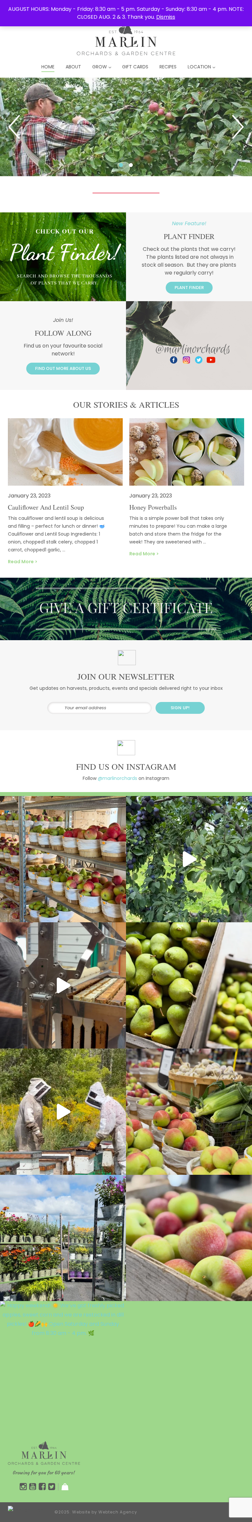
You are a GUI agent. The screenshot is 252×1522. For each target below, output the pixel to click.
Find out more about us (63, 368)
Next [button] (238, 127)
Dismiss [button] (165, 17)
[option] (126, 127)
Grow (99, 66)
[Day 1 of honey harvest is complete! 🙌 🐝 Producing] (63, 1112)
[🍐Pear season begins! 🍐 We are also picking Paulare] (189, 985)
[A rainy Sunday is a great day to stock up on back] (63, 859)
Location (199, 66)
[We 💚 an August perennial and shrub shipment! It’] (63, 1238)
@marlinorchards (117, 778)
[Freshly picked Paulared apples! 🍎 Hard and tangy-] (189, 1238)
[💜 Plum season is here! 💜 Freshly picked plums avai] (189, 859)
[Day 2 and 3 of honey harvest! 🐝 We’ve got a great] (63, 985)
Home (47, 66)
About (73, 66)
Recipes (168, 66)
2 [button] (152, 165)
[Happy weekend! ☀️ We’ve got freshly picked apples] (63, 1364)
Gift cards (135, 66)
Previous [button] (14, 127)
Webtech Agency (117, 1512)
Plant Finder (189, 287)
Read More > (22, 561)
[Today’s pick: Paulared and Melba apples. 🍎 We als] (189, 1112)
